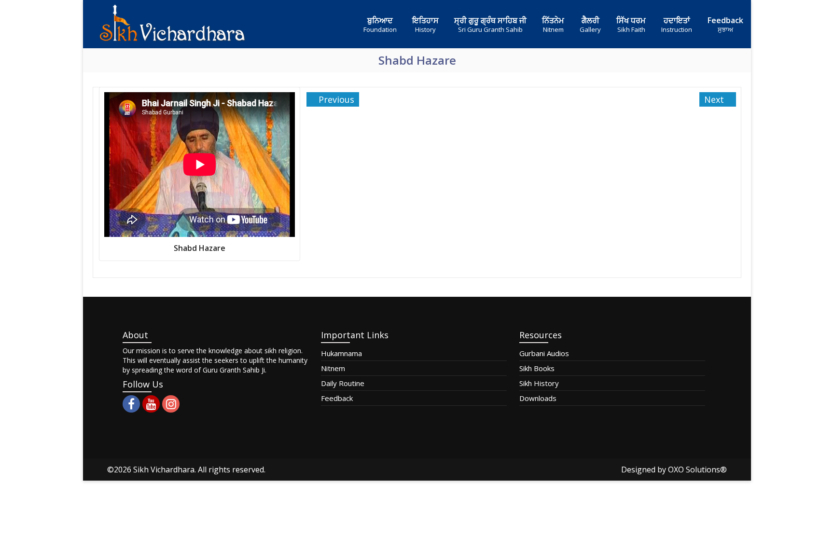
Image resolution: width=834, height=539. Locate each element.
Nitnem (333, 368)
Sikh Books (537, 368)
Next (715, 99)
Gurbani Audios (544, 353)
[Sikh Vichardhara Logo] (172, 24)
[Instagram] (171, 404)
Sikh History (539, 383)
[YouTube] (151, 404)
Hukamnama (341, 353)
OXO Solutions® (697, 469)
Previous (335, 99)
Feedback (337, 398)
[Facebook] (131, 404)
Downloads (537, 398)
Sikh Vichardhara (164, 469)
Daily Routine (342, 383)
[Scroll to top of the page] (819, 532)
